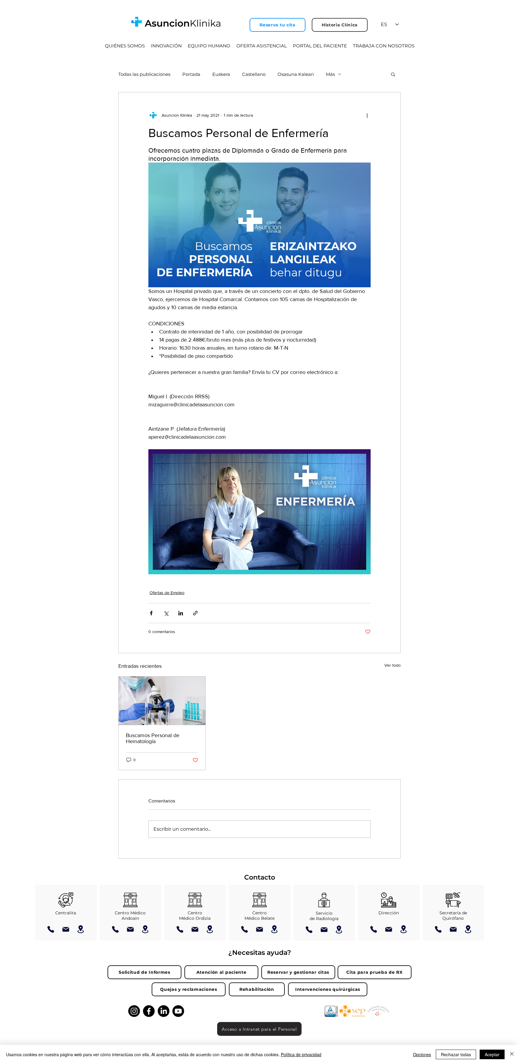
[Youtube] (178, 1011)
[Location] (81, 929)
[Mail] (66, 929)
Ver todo (392, 665)
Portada (191, 74)
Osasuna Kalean (296, 74)
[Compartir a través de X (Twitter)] (166, 613)
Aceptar (492, 1054)
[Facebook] (149, 1011)
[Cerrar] (511, 1054)
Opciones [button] (422, 1054)
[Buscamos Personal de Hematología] (162, 701)
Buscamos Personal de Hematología (152, 738)
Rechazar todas (456, 1054)
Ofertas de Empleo (167, 592)
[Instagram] (134, 1011)
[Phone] (51, 929)
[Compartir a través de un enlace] (195, 613)
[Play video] (259, 511)
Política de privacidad (301, 1054)
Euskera (221, 74)
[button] (393, 74)
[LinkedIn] (163, 1011)
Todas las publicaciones (144, 74)
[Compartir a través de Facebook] (151, 613)
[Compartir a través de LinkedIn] (181, 613)
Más (330, 74)
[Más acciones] (367, 115)
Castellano (254, 74)
